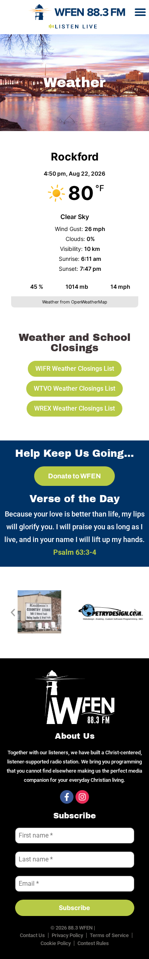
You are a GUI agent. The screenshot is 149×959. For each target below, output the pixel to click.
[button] (140, 12)
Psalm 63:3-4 (74, 552)
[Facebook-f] (67, 797)
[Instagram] (82, 797)
